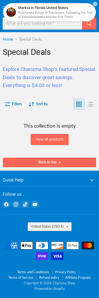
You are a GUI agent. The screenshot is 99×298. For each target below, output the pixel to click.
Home (8, 39)
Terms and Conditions (33, 272)
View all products (50, 139)
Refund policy (49, 278)
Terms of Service (20, 278)
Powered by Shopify (50, 289)
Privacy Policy (65, 272)
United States (47, 226)
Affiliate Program (78, 278)
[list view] (90, 104)
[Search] (89, 23)
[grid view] (79, 104)
